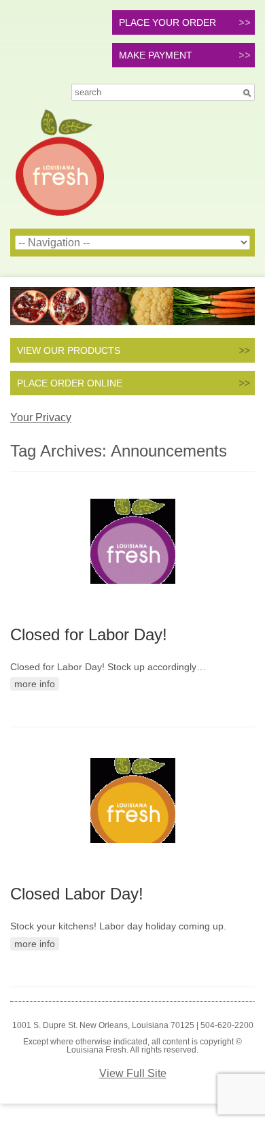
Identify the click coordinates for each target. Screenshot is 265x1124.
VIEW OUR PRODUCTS (68, 350)
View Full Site (132, 1073)
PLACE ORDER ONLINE (69, 383)
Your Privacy (40, 417)
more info (34, 683)
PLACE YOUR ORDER (167, 22)
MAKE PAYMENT (155, 55)
